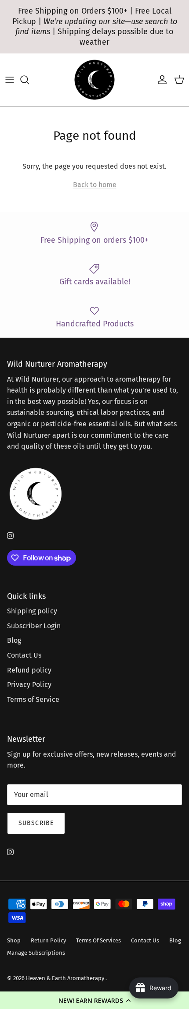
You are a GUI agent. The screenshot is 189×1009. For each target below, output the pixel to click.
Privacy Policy (29, 684)
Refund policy (29, 670)
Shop (14, 940)
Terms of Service (33, 699)
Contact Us (24, 655)
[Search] (29, 79)
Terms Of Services (98, 940)
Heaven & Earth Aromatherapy (65, 978)
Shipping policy (32, 611)
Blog (14, 640)
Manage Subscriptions (36, 952)
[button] (94, 1000)
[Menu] (9, 79)
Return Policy (48, 940)
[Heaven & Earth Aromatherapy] (94, 80)
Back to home (94, 185)
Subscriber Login (34, 626)
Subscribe (36, 823)
